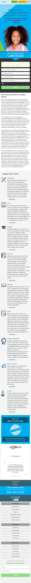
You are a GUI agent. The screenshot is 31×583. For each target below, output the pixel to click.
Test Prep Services (15, 509)
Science (23, 19)
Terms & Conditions (15, 553)
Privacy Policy (15, 551)
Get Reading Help (15, 530)
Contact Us (15, 512)
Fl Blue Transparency (15, 519)
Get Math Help (15, 527)
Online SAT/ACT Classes (16, 514)
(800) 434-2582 (16, 55)
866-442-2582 (15, 492)
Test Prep (16, 22)
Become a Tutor (15, 548)
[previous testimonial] (4, 461)
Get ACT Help (15, 535)
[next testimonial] (27, 461)
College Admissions (15, 517)
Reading (15, 19)
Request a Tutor (15, 546)
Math (8, 19)
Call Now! (14, 1)
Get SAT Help (15, 538)
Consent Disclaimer (15, 556)
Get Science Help (15, 532)
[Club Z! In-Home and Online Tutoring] (4, 1)
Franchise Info (22, 1)
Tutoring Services (15, 506)
